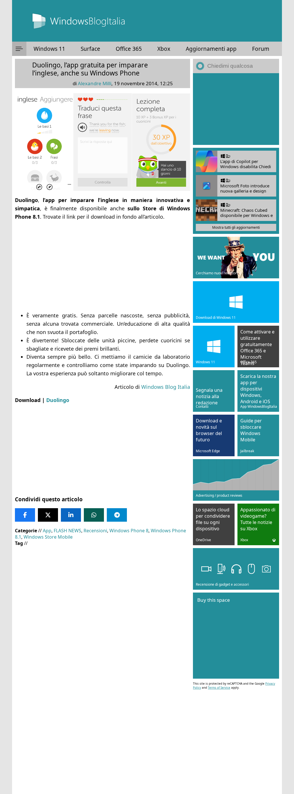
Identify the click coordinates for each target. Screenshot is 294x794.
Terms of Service (219, 688)
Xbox (163, 49)
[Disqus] (102, 716)
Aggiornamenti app (211, 49)
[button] (19, 49)
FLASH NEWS (67, 530)
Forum (260, 49)
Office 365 (129, 49)
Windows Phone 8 (128, 530)
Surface (90, 49)
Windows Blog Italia (165, 386)
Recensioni (95, 530)
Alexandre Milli (94, 83)
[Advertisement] (102, 266)
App (47, 530)
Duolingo (57, 400)
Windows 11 (49, 49)
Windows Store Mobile (48, 537)
